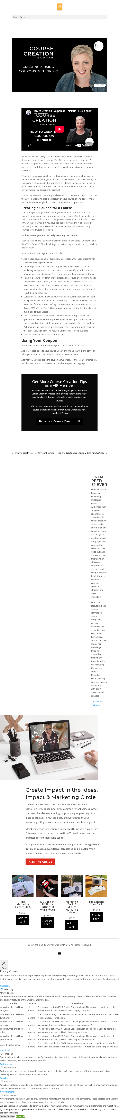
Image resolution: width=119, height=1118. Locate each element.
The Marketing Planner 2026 (22, 904)
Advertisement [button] (7, 1091)
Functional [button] (5, 1050)
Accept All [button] (20, 1116)
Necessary (8, 989)
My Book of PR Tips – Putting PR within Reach (47, 905)
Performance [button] (6, 1064)
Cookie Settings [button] (7, 1116)
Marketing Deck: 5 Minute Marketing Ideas (72, 906)
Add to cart (22, 919)
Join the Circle (40, 861)
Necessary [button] (5, 985)
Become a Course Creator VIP (59, 421)
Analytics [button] (4, 1078)
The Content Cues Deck (96, 903)
